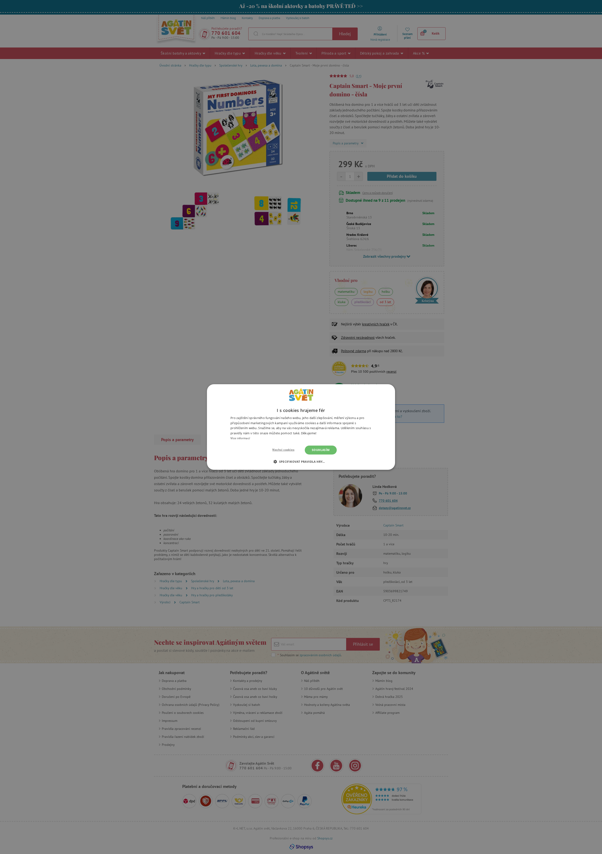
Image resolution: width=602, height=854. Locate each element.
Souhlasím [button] (321, 450)
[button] (301, 461)
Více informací (240, 438)
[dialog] (301, 427)
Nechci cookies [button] (283, 450)
